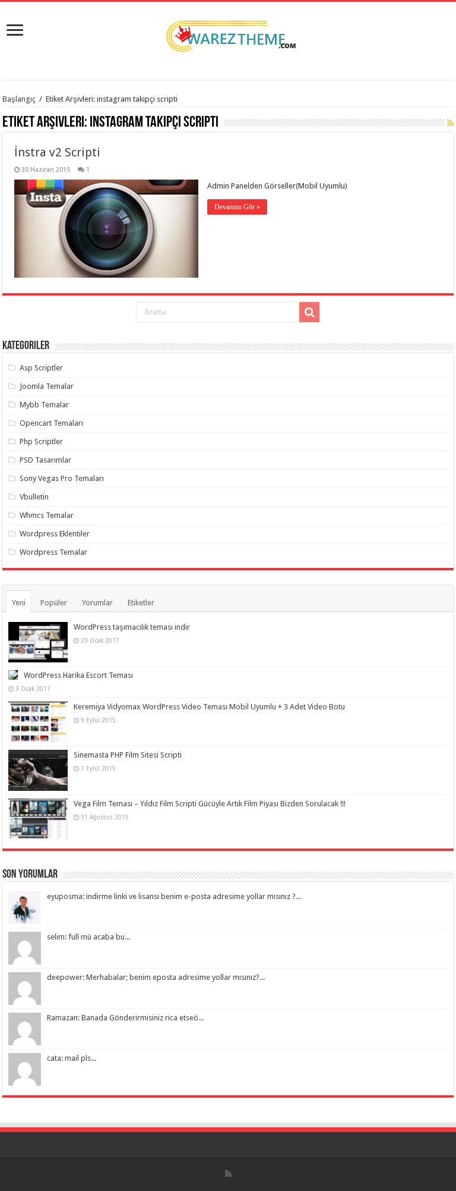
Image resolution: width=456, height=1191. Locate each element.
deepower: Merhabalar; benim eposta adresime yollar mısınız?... (156, 977)
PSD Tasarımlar (45, 459)
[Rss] (228, 1174)
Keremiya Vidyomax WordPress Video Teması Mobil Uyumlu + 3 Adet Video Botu (209, 706)
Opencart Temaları (51, 423)
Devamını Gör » (237, 207)
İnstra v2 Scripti (57, 152)
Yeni (19, 602)
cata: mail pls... (71, 1058)
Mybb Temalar (44, 404)
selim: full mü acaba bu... (88, 936)
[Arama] (309, 312)
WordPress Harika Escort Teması (78, 675)
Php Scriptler (41, 441)
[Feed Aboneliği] (450, 123)
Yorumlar (97, 602)
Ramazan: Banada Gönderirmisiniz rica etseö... (125, 1017)
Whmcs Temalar (47, 515)
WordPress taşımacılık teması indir (132, 627)
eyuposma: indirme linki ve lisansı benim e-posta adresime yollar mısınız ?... (174, 896)
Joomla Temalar (47, 386)
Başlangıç (19, 99)
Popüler (53, 602)
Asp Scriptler (41, 367)
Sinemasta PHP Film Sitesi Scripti (128, 754)
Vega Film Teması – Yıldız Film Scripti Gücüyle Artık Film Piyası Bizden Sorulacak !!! (210, 803)
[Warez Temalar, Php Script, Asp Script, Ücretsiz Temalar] (228, 34)
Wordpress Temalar (53, 552)
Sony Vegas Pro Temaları (62, 478)
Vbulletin (34, 496)
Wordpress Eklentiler (55, 533)
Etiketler (141, 602)
